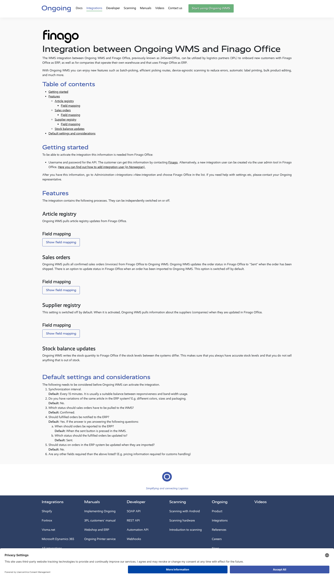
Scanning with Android (184, 511)
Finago (173, 162)
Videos (159, 8)
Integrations (94, 8)
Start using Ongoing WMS (211, 8)
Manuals (145, 8)
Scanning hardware (182, 520)
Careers (217, 539)
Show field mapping (61, 242)
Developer (113, 8)
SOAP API (134, 511)
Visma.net (48, 530)
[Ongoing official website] (56, 8)
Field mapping (70, 105)
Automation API (137, 530)
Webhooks (134, 539)
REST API (133, 520)
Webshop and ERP (96, 530)
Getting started (58, 92)
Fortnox (47, 520)
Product (217, 511)
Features (54, 96)
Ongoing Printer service (100, 539)
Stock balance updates (69, 129)
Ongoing (219, 502)
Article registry (64, 101)
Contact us (175, 8)
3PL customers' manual (100, 520)
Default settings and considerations (72, 133)
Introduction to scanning (185, 530)
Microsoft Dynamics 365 (58, 539)
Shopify (47, 511)
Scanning (130, 8)
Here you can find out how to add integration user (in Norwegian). (101, 167)
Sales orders (63, 110)
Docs (79, 8)
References (219, 530)
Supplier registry (65, 119)
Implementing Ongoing (100, 511)
